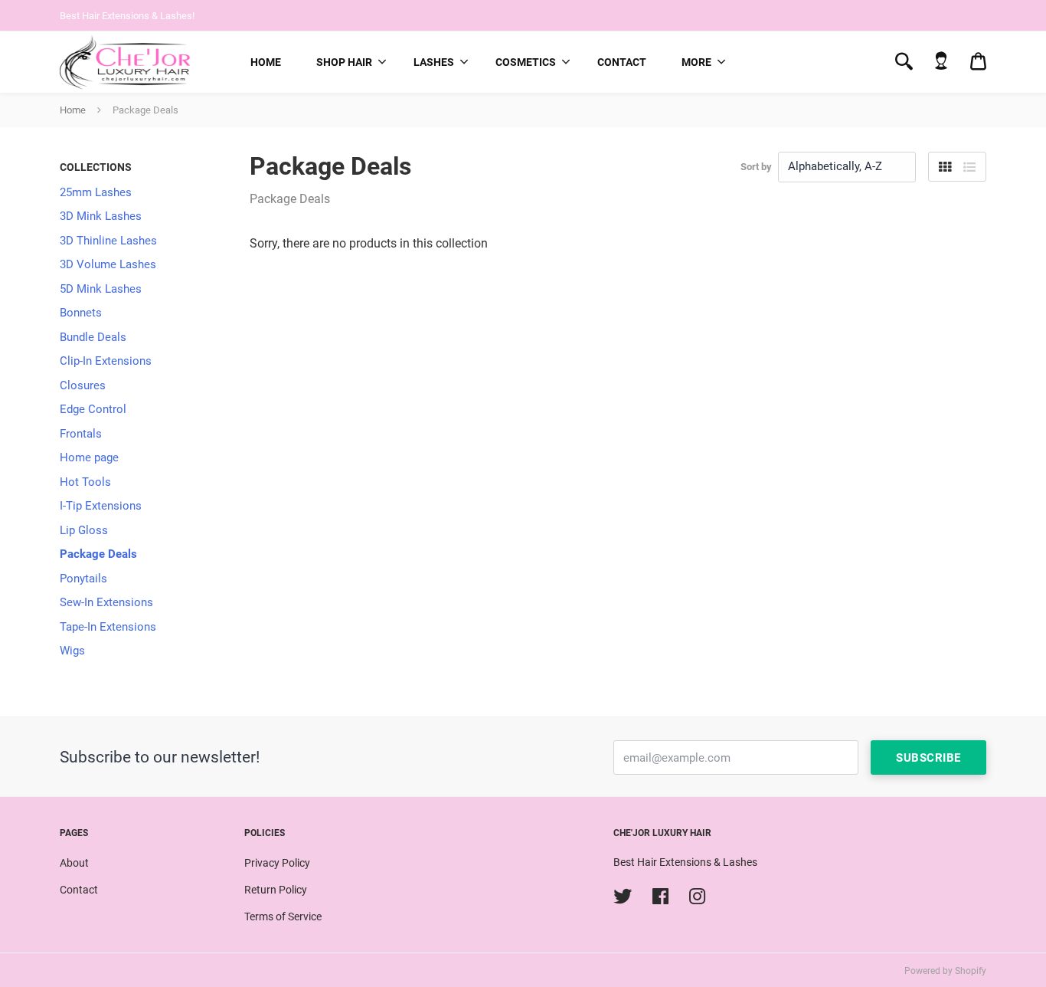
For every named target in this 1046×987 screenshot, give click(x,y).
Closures (83, 385)
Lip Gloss (84, 530)
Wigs (72, 650)
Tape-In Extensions (108, 627)
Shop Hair (344, 62)
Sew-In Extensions (106, 602)
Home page (89, 457)
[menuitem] (265, 62)
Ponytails (83, 578)
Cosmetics (525, 62)
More (696, 62)
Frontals (81, 434)
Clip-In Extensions (106, 361)
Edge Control (93, 409)
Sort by (756, 166)
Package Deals (98, 554)
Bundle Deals (93, 337)
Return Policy (275, 890)
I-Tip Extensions (101, 506)
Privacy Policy (277, 863)
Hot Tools (85, 482)
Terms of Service (283, 916)
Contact (621, 62)
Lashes (433, 62)
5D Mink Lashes (101, 289)
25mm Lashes (96, 192)
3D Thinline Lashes (108, 241)
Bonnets (81, 313)
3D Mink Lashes (101, 216)
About (74, 863)
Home (265, 62)
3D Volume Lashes (108, 264)
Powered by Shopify (945, 971)
